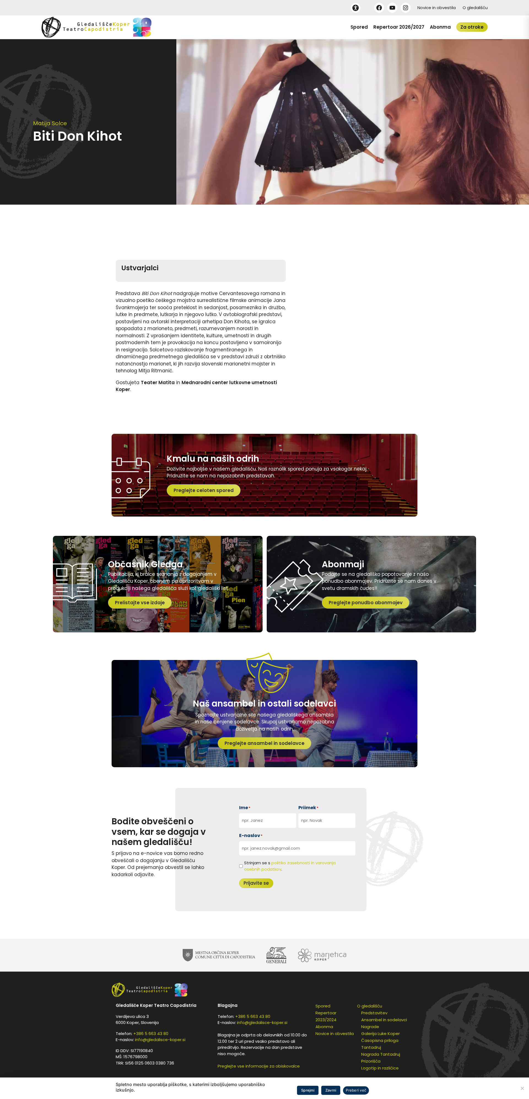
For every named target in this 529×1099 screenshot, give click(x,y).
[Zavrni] (522, 1088)
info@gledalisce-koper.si (160, 1039)
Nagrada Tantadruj (380, 1054)
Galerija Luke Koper (380, 1033)
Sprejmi (307, 1090)
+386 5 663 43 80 (150, 1033)
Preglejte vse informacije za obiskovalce (259, 1066)
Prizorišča (370, 1061)
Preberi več (356, 1090)
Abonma (440, 27)
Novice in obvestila (436, 7)
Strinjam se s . (290, 866)
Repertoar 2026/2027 (398, 27)
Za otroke (472, 27)
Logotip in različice (380, 1068)
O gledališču (475, 7)
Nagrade (370, 1027)
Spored (359, 27)
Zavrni (330, 1090)
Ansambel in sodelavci (384, 1020)
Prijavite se (256, 883)
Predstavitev (374, 1013)
